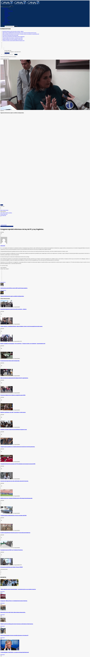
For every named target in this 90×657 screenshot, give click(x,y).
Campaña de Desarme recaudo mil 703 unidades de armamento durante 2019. (17, 463)
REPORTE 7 (6, 12)
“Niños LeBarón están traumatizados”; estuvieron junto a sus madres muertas (18, 589)
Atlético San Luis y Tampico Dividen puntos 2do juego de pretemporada (16, 498)
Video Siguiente (3, 290)
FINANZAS (6, 21)
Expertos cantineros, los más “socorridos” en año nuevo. (12, 39)
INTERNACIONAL (7, 15)
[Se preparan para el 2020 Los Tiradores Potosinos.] (6, 547)
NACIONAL (6, 13)
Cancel (1, 204)
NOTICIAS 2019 (5, 8)
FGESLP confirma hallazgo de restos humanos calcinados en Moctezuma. (16, 624)
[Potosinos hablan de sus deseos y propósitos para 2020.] (6, 392)
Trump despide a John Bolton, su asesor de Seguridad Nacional (14, 652)
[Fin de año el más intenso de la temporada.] (6, 358)
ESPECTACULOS (7, 20)
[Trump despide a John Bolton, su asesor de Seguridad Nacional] (9, 650)
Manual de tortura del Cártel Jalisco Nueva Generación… (13, 612)
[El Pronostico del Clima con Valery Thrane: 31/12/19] (6, 564)
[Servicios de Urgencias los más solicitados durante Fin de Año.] (6, 478)
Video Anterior (3, 282)
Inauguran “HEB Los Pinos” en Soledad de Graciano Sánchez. (13, 600)
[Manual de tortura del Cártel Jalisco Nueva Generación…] (3, 610)
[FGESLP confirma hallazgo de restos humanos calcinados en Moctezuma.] (3, 621)
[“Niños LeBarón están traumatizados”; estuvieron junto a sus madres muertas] (9, 585)
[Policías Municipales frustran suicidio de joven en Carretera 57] (3, 633)
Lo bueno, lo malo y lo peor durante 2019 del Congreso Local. (13, 40)
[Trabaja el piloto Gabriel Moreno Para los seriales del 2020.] (6, 513)
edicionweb (2, 245)
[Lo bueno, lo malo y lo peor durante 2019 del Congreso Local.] (6, 427)
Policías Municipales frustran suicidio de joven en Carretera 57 (14, 635)
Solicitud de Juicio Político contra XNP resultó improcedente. (14, 288)
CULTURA (6, 18)
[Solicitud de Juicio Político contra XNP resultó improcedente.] (2, 285)
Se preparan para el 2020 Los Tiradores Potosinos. (11, 550)
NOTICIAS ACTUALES (6, 22)
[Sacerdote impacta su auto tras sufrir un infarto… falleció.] (6, 306)
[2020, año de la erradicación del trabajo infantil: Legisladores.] (6, 375)
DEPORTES (6, 16)
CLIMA (6, 17)
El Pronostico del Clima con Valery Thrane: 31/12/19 (11, 567)
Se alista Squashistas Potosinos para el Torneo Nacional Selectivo (15, 532)
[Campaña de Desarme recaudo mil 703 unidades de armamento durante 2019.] (6, 461)
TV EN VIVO (4, 24)
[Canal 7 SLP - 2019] (20, 5)
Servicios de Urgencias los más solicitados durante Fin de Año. (14, 481)
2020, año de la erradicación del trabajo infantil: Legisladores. (13, 36)
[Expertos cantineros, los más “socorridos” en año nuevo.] (6, 410)
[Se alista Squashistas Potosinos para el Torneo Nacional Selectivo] (6, 530)
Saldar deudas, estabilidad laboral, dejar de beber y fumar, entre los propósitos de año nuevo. (19, 32)
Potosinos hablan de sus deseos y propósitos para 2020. (12, 37)
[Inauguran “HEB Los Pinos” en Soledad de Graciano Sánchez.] (3, 598)
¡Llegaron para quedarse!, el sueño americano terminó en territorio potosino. (17, 446)
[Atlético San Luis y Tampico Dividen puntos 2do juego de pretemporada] (6, 496)
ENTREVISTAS (7, 9)
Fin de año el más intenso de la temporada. (10, 35)
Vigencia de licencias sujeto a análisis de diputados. (12, 296)
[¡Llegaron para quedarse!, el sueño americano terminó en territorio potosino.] (6, 444)
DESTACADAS (2, 226)
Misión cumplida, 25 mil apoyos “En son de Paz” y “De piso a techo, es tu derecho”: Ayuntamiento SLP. (20, 34)
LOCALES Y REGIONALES (9, 11)
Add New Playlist (3, 225)
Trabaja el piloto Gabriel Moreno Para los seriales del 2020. (13, 515)
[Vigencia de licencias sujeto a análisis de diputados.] (2, 293)
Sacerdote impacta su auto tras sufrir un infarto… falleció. (13, 31)
